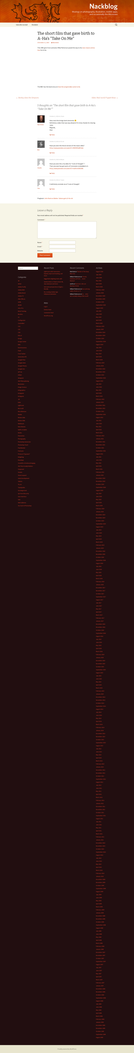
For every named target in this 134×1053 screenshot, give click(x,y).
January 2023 (100, 402)
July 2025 (98, 311)
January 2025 (100, 329)
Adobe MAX (21, 290)
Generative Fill (22, 357)
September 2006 (101, 998)
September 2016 (101, 633)
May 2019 (98, 536)
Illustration (56, 42)
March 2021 (99, 469)
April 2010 (99, 867)
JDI (19, 399)
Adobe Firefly (22, 287)
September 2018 (101, 560)
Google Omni (22, 363)
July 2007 (98, 967)
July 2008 (98, 931)
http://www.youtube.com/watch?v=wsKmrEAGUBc (66, 168)
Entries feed (47, 309)
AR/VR (19, 305)
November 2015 (100, 663)
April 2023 (99, 393)
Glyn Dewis (40, 124)
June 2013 (99, 752)
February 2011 (100, 837)
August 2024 (99, 344)
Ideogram (21, 378)
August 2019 (99, 527)
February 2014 (100, 727)
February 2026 (100, 290)
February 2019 (100, 545)
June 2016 (99, 642)
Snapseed (21, 469)
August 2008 (99, 928)
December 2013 (100, 733)
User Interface (22, 496)
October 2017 (100, 594)
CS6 (19, 332)
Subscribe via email (21, 25)
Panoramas (21, 436)
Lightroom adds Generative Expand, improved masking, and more (53, 274)
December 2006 (100, 989)
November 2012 (100, 773)
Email (39, 247)
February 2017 (100, 618)
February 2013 (100, 764)
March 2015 (99, 688)
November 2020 (100, 481)
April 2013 (99, 758)
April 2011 (99, 831)
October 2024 (100, 338)
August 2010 (99, 855)
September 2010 (101, 852)
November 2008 (100, 919)
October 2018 (100, 557)
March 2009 (99, 907)
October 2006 (100, 995)
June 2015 (99, 679)
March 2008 (99, 943)
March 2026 (99, 287)
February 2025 (100, 326)
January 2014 (100, 730)
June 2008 (99, 934)
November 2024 (100, 335)
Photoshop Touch (23, 445)
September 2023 (101, 378)
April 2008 (99, 940)
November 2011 (100, 809)
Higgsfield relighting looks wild (53, 279)
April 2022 (99, 429)
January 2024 (100, 366)
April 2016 (99, 648)
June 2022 (99, 423)
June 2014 (99, 715)
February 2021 (100, 472)
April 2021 (99, 466)
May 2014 (98, 718)
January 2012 (100, 803)
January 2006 (100, 1022)
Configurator (21, 320)
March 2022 (99, 433)
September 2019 (101, 524)
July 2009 (98, 894)
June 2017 (99, 606)
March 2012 (99, 797)
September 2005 (101, 1034)
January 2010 (100, 876)
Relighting (21, 457)
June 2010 (99, 861)
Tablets (20, 481)
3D (18, 281)
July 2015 (98, 676)
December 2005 (100, 1025)
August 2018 (99, 563)
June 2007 (99, 970)
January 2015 (100, 694)
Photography (22, 439)
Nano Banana (21, 427)
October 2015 (100, 667)
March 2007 (99, 980)
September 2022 (101, 414)
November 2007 (100, 955)
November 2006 (100, 992)
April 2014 (99, 721)
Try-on (20, 484)
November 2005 (100, 1028)
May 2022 (98, 426)
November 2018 (100, 554)
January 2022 (100, 439)
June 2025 (99, 314)
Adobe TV (21, 296)
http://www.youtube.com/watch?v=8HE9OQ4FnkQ (66, 148)
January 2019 (100, 548)
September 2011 (101, 815)
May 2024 (98, 353)
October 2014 (100, 703)
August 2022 (99, 417)
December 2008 (100, 916)
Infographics (21, 390)
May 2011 (98, 828)
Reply (53, 135)
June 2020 (99, 496)
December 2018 (100, 551)
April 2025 (99, 320)
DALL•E (20, 335)
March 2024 (99, 360)
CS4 (19, 326)
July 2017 (98, 603)
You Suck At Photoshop (24, 506)
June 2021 (99, 460)
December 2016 (100, 624)
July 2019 (98, 530)
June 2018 (99, 569)
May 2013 (98, 755)
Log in (45, 306)
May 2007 (98, 973)
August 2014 (99, 709)
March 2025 (99, 323)
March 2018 (99, 578)
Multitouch (21, 423)
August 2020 (99, 490)
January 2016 (100, 657)
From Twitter (22, 354)
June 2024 (99, 350)
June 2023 (99, 387)
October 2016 (100, 630)
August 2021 (99, 454)
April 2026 (99, 284)
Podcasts (21, 451)
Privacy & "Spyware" (24, 454)
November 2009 (100, 882)
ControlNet (21, 323)
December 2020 (100, 478)
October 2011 (100, 812)
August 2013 (99, 746)
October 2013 (100, 739)
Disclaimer (35, 25)
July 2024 (98, 347)
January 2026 (100, 293)
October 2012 (100, 776)
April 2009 (99, 904)
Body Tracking (22, 311)
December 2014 (100, 697)
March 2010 (99, 870)
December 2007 (100, 952)
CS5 (19, 329)
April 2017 (99, 612)
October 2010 (100, 849)
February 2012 (100, 800)
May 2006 (98, 1010)
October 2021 (100, 448)
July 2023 (98, 384)
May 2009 (98, 901)
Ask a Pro (20, 308)
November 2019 (100, 518)
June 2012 (99, 788)
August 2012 (99, 782)
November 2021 (100, 445)
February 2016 (100, 654)
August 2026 (99, 271)
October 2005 (100, 1031)
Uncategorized (22, 490)
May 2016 (98, 645)
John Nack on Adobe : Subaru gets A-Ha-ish (58, 198)
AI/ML (19, 302)
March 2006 (99, 1016)
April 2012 (99, 794)
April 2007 (99, 977)
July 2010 (98, 858)
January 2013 (100, 767)
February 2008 (100, 946)
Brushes (20, 314)
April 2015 (99, 685)
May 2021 (98, 463)
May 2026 (98, 281)
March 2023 (99, 396)
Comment (41, 220)
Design (20, 338)
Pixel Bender (21, 448)
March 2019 (99, 542)
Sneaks (20, 472)
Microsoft (20, 408)
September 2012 (101, 779)
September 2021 (101, 451)
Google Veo (21, 369)
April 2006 (99, 1013)
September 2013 (101, 743)
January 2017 (100, 621)
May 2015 (98, 682)
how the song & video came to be (69, 87)
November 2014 (100, 700)
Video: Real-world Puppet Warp (105, 97)
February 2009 (100, 910)
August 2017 (99, 600)
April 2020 (99, 502)
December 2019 (100, 515)
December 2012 (100, 770)
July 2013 (98, 749)
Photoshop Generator (24, 442)
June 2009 (99, 897)
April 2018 (99, 575)
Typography (21, 487)
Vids (19, 499)
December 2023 (100, 369)
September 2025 (101, 305)
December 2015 (100, 660)
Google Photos (22, 366)
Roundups (21, 460)
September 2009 (101, 888)
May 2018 (98, 572)
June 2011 (99, 825)
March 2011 (99, 834)
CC (19, 317)
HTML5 (20, 375)
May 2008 (98, 937)
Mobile (20, 414)
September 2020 (101, 487)
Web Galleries (22, 503)
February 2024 (100, 363)
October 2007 (100, 958)
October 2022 (100, 411)
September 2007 (101, 961)
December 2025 (100, 296)
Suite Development (23, 478)
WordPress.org (48, 316)
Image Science (22, 387)
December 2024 (100, 332)
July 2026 (98, 274)
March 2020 (99, 505)
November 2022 (100, 408)
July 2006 (98, 1004)
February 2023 (100, 399)
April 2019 (99, 539)
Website (40, 251)
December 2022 (100, 405)
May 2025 (98, 317)
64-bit (19, 284)
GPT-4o (20, 372)
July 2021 (98, 457)
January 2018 (100, 584)
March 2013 (99, 761)
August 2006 (99, 1001)
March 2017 (99, 615)
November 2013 (100, 736)
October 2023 (100, 375)
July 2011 (98, 822)
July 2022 (98, 420)
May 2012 (98, 791)
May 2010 (98, 864)
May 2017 (98, 609)
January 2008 (100, 949)
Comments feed (48, 313)
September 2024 (101, 341)
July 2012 (98, 785)
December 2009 (100, 879)
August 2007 (99, 964)
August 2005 (99, 1037)
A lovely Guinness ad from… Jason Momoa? (78, 279)
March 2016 (99, 651)
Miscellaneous (22, 411)
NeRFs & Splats (22, 430)
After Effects (21, 299)
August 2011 (99, 818)
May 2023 (98, 390)
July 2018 (98, 566)
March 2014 (99, 724)
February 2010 (100, 873)
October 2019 (100, 521)
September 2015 (101, 670)
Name (39, 242)
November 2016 (100, 627)
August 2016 (99, 636)
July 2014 (98, 712)
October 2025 (100, 302)
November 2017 (100, 591)
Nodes (20, 433)
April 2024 (99, 357)
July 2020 (98, 493)
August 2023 (99, 381)
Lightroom (21, 405)
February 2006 (100, 1019)
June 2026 (99, 278)
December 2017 (100, 588)
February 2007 (100, 983)
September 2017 (101, 597)
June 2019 (99, 533)
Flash (19, 351)
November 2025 (100, 299)
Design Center (22, 341)
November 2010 (100, 846)
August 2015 (99, 673)
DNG (19, 344)
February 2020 (100, 508)
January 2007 (100, 986)
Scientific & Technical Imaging (26, 463)
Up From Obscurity (23, 493)
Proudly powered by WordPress (67, 1049)
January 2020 (100, 512)
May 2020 (98, 499)
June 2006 (99, 1007)
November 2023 (100, 372)
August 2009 (99, 891)
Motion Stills (21, 417)
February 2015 (100, 691)
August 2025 (99, 308)
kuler (19, 402)
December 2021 (100, 442)
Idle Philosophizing (23, 381)
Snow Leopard (22, 475)
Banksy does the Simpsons (27, 97)
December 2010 (100, 843)
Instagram (21, 393)
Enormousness (22, 348)
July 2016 (98, 639)
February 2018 (100, 581)
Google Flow (21, 360)
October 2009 (100, 885)
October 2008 (100, 922)
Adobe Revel (22, 293)
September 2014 (101, 706)
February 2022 (100, 436)
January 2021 (100, 475)
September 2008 (101, 925)
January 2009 (100, 913)
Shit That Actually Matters (25, 466)
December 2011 (100, 806)
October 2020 (100, 484)
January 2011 (100, 840)
